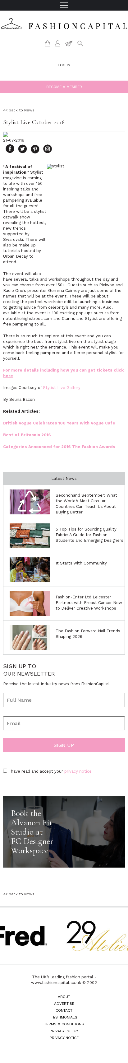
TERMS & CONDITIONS (64, 1024)
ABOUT (64, 997)
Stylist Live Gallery (61, 387)
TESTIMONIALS (64, 1017)
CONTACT (64, 1010)
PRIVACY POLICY (64, 1031)
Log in (64, 65)
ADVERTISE (64, 1003)
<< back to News (18, 110)
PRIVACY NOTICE (64, 1038)
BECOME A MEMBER (64, 87)
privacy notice (78, 771)
